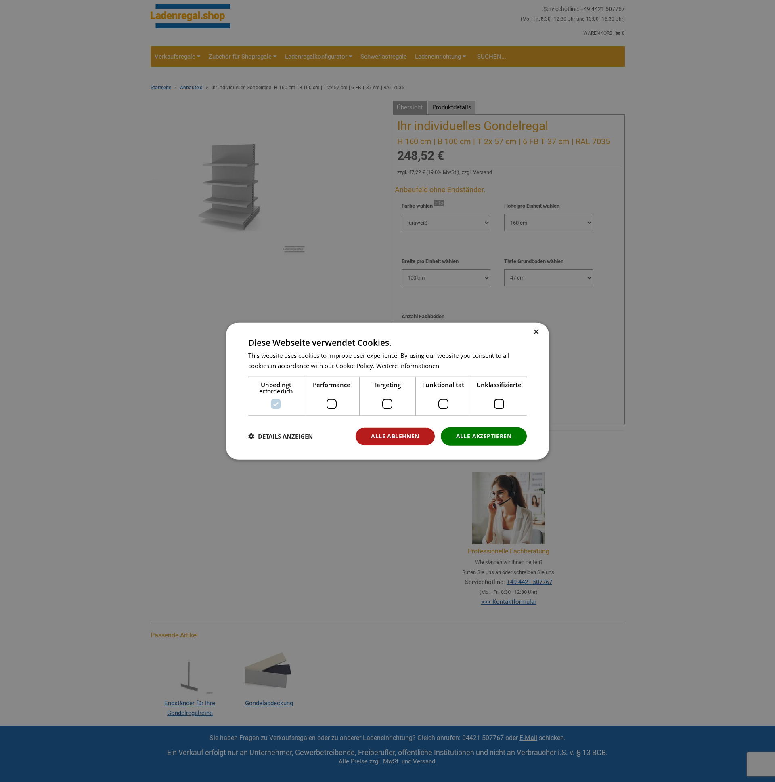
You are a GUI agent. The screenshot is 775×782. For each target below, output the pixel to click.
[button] (280, 436)
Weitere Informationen (407, 366)
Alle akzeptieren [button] (483, 436)
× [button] (536, 332)
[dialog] (387, 391)
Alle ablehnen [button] (395, 436)
